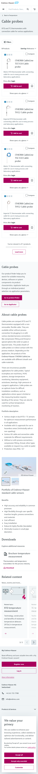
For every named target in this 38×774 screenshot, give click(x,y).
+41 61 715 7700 (12, 693)
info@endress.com (12, 699)
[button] (13, 81)
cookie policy (31, 747)
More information (8, 677)
